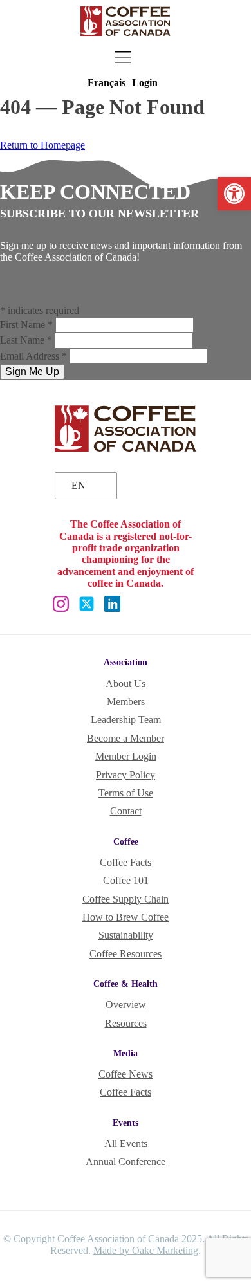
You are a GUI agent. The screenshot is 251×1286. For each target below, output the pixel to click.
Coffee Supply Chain (125, 899)
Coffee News (125, 1074)
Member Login (125, 756)
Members (126, 701)
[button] (234, 193)
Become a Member (125, 738)
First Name (26, 324)
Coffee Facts (125, 862)
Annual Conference (125, 1161)
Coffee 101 (126, 880)
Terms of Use (125, 792)
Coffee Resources (125, 953)
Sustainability (125, 935)
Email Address (33, 356)
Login (145, 82)
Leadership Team (126, 719)
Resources (126, 1023)
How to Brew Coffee (125, 917)
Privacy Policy (125, 774)
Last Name (26, 340)
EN (78, 485)
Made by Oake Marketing (145, 1250)
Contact (126, 810)
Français (107, 82)
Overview (126, 1004)
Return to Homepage (42, 145)
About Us (125, 683)
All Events (125, 1143)
